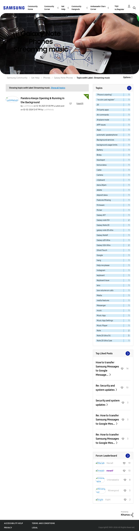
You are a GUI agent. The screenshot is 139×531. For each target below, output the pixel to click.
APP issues (101, 125)
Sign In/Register (119, 8)
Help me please (103, 265)
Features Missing (104, 200)
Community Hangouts (76, 7)
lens (98, 285)
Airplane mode (103, 120)
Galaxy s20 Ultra (103, 240)
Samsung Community (17, 77)
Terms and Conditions (43, 523)
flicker (99, 210)
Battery (100, 150)
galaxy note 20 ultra (105, 230)
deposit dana (102, 195)
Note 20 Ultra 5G (103, 335)
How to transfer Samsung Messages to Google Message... (107, 368)
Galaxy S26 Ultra (103, 245)
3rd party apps (103, 110)
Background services (105, 140)
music (99, 310)
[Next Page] (129, 88)
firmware (100, 205)
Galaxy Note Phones (63, 77)
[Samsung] (13, 7)
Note (99, 330)
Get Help (63, 7)
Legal (35, 528)
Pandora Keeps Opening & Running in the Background (42, 100)
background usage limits (107, 145)
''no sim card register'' (106, 100)
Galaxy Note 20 (103, 225)
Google (100, 255)
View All (113, 353)
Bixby (99, 155)
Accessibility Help (13, 523)
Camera (100, 175)
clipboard (101, 180)
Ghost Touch (102, 250)
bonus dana (101, 165)
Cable (99, 170)
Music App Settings (105, 320)
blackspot (101, 160)
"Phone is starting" (104, 95)
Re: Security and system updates (105, 387)
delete (99, 190)
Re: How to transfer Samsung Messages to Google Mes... (107, 419)
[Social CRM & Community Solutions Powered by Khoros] (127, 514)
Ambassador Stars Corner (97, 7)
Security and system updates (108, 402)
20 (98, 105)
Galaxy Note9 (102, 235)
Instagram (101, 270)
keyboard (101, 275)
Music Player (102, 325)
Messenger (101, 305)
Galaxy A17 (101, 215)
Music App (101, 315)
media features (103, 300)
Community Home (33, 7)
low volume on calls (105, 290)
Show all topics (58, 88)
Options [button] (127, 77)
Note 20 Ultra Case (104, 340)
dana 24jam (101, 185)
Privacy (8, 528)
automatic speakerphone (107, 135)
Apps (99, 130)
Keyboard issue (103, 280)
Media (99, 295)
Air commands (103, 115)
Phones (46, 77)
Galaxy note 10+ (103, 220)
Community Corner (49, 7)
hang (99, 260)
